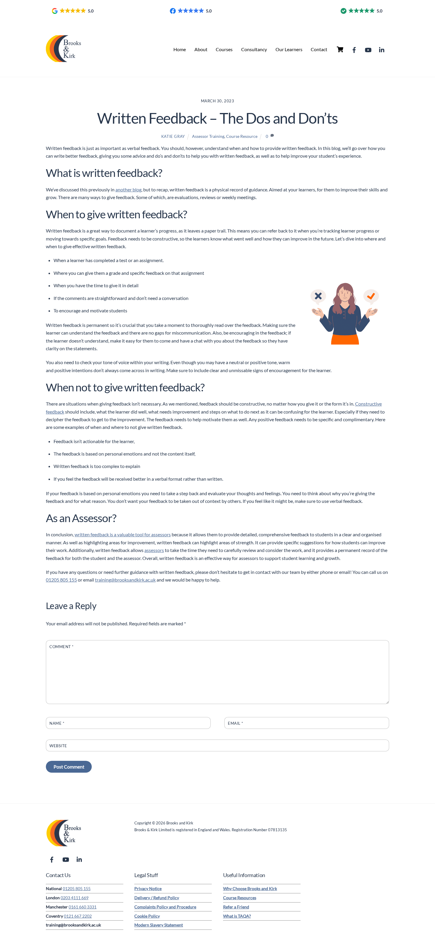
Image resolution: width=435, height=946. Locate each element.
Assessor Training (208, 136)
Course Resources (239, 897)
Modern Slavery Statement (158, 924)
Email (235, 723)
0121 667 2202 (78, 915)
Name (56, 723)
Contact (319, 49)
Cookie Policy (147, 915)
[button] (73, 11)
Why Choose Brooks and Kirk (250, 888)
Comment (61, 646)
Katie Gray (173, 136)
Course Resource (241, 136)
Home (179, 49)
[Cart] (340, 49)
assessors (154, 550)
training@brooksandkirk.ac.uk (125, 579)
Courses (224, 49)
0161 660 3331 (82, 906)
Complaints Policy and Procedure (165, 906)
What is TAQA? (237, 915)
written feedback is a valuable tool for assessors (123, 534)
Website (58, 745)
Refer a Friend (236, 906)
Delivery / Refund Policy (156, 897)
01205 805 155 (61, 579)
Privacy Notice (148, 888)
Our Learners (289, 49)
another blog (128, 189)
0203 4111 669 (74, 897)
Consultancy (254, 49)
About (200, 49)
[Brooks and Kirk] (63, 63)
